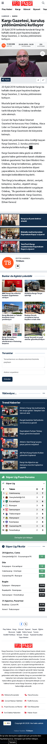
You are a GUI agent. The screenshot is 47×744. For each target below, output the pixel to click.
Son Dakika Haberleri (12, 713)
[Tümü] (44, 393)
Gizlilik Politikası (9, 635)
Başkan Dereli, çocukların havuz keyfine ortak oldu (32, 317)
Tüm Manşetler (33, 707)
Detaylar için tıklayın (24, 538)
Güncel (26, 9)
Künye (26, 635)
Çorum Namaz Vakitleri (13, 701)
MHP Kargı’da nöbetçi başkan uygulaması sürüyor (11, 295)
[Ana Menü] (3, 3)
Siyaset (36, 9)
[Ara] (43, 3)
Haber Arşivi (32, 713)
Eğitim (40, 629)
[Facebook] (21, 624)
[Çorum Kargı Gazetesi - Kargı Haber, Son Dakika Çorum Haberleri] (22, 3)
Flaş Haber (7, 9)
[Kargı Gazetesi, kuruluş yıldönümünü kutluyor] (23, 63)
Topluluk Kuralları (36, 635)
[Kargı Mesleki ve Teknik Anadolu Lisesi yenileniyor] (12, 308)
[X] (26, 624)
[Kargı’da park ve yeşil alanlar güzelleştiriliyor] (35, 330)
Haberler (5, 16)
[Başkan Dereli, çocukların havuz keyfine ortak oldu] (35, 308)
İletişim (19, 635)
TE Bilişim (20, 261)
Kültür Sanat (27, 632)
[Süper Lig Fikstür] (44, 547)
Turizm (35, 632)
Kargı (17, 9)
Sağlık (18, 632)
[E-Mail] (18, 266)
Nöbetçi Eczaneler (12, 695)
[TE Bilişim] (8, 263)
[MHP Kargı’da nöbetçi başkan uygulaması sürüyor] (12, 286)
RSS (8, 723)
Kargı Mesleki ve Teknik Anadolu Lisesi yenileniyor (12, 317)
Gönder (7, 379)
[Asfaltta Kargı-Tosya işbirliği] (35, 286)
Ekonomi (12, 632)
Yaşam (34, 629)
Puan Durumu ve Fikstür (13, 707)
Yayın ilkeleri (23, 637)
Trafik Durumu (32, 701)
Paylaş (7, 80)
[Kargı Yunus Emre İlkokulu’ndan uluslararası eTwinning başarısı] (12, 330)
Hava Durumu (33, 695)
